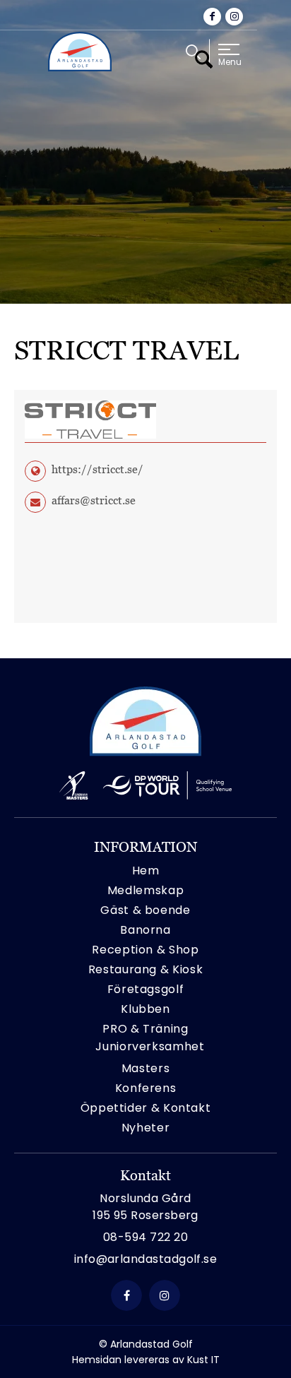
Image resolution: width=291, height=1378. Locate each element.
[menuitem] (193, 51)
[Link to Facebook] (212, 16)
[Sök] (193, 58)
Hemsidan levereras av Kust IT (146, 1360)
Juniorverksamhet (149, 1046)
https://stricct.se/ (97, 469)
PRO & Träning (145, 1029)
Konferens (146, 1088)
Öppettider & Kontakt (146, 1108)
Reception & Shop (145, 950)
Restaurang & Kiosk (145, 969)
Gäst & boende (145, 910)
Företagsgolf (145, 989)
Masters (145, 1068)
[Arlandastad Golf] (80, 51)
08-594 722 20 (145, 1237)
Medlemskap (145, 890)
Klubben (145, 1009)
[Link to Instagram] (234, 16)
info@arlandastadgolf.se (146, 1259)
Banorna (145, 930)
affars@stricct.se (94, 500)
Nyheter (145, 1127)
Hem (146, 870)
